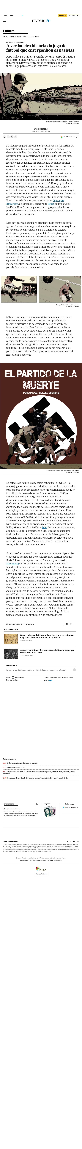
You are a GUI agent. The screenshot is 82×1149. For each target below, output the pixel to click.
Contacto (18, 858)
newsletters (9, 804)
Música (25, 36)
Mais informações (12, 680)
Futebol (38, 670)
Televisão (36, 36)
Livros (19, 36)
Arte (30, 36)
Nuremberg (12, 563)
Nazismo (45, 670)
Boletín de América (11, 809)
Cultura (9, 31)
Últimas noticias (9, 759)
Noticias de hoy (58, 860)
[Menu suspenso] (4, 21)
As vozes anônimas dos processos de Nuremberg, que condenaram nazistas (47, 651)
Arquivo (47, 804)
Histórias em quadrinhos (15, 42)
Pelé (44, 527)
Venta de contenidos (27, 858)
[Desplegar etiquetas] (74, 669)
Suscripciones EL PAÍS (26, 860)
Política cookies (44, 858)
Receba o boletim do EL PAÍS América (21, 624)
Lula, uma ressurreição (16, 767)
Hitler (51, 203)
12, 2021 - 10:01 (43, 131)
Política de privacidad (56, 858)
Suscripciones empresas (39, 860)
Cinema (5, 36)
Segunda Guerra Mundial (57, 670)
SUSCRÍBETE (62, 15)
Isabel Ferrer (24, 640)
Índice (51, 860)
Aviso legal (37, 858)
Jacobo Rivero (41, 129)
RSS (48, 860)
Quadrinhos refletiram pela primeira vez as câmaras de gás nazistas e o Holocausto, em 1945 (47, 636)
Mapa (63, 858)
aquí (50, 680)
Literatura (12, 36)
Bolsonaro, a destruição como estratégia (22, 763)
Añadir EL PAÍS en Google (70, 137)
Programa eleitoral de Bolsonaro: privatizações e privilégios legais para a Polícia (37, 778)
